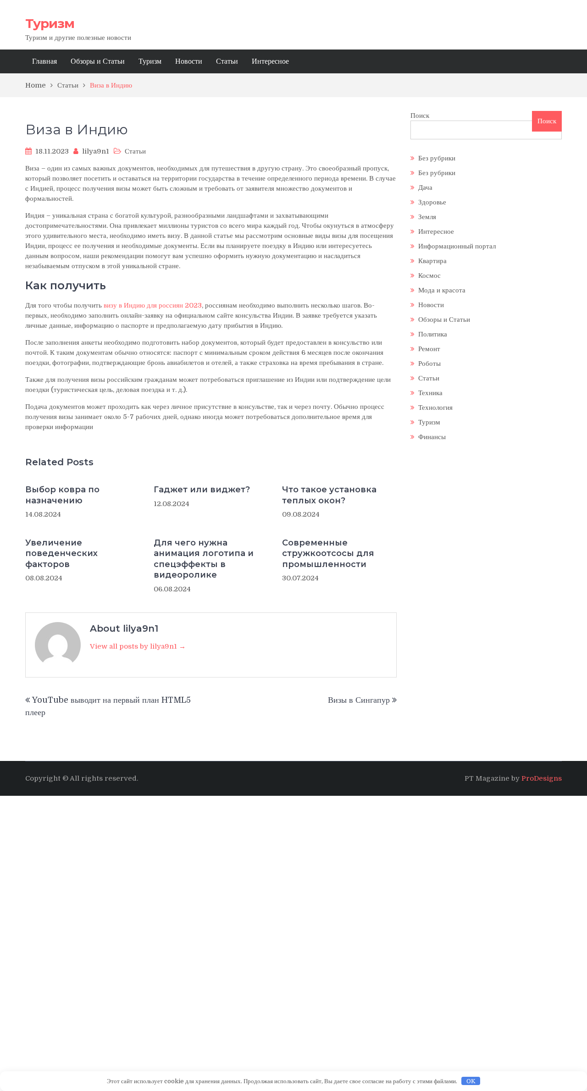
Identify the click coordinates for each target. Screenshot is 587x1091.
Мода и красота (441, 290)
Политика (432, 334)
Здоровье (432, 202)
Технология (435, 407)
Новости (188, 61)
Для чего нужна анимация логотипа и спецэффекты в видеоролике (204, 559)
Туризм (49, 23)
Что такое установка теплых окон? (329, 495)
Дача (425, 187)
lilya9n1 (95, 151)
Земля (427, 217)
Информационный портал (457, 246)
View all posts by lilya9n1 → (138, 646)
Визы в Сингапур (359, 700)
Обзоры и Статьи (98, 61)
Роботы (429, 363)
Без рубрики (436, 158)
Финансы (432, 437)
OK (471, 1081)
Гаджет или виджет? (202, 490)
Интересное (270, 61)
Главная (44, 61)
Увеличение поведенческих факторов (61, 553)
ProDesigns (541, 778)
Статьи (227, 61)
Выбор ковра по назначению (62, 495)
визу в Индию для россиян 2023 (153, 305)
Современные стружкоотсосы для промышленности (328, 553)
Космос (429, 275)
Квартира (432, 261)
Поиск (419, 115)
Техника (430, 393)
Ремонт (429, 349)
